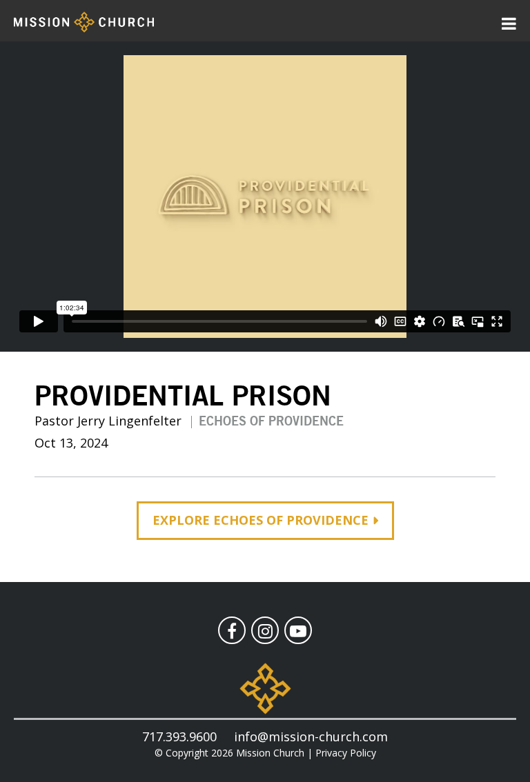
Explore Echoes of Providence (261, 520)
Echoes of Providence (271, 422)
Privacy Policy (345, 752)
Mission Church (270, 752)
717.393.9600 (179, 736)
